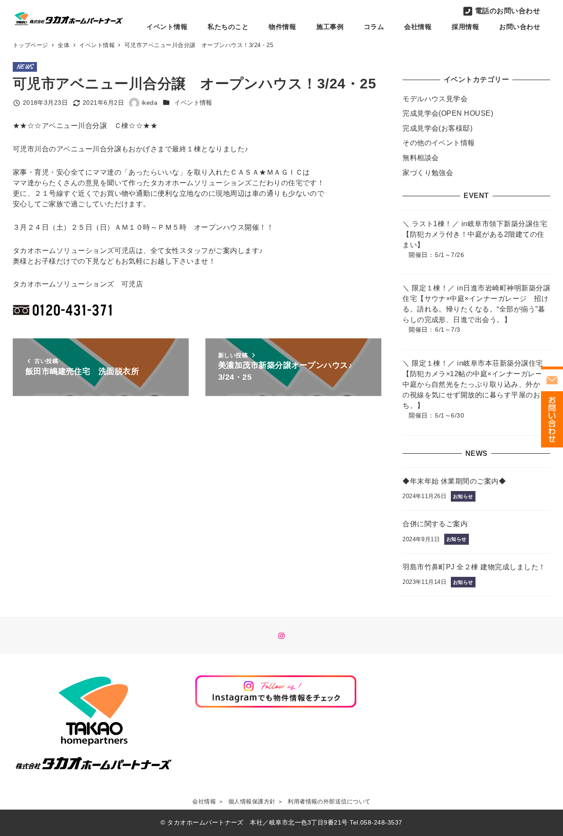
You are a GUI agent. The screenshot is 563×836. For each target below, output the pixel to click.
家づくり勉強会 (427, 172)
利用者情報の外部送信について (329, 801)
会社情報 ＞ (208, 801)
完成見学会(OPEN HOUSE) (447, 113)
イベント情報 (193, 102)
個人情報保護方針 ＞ (256, 801)
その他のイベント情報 (438, 143)
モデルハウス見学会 (435, 99)
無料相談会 (420, 157)
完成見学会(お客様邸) (437, 128)
